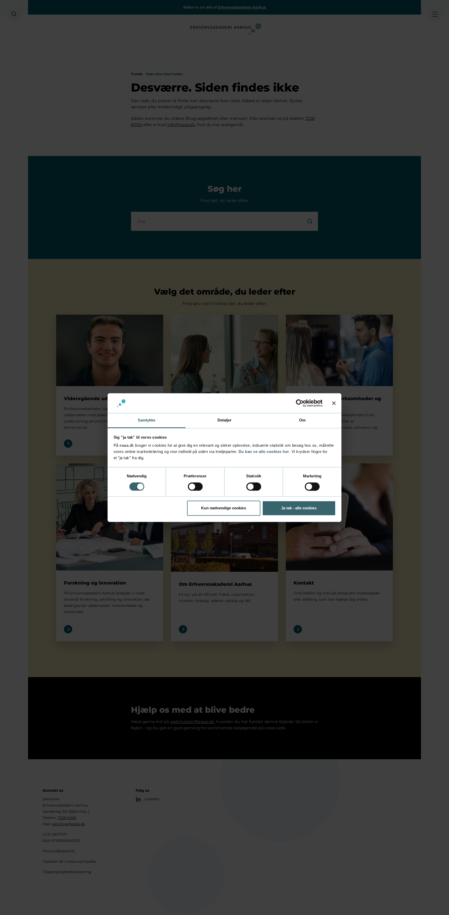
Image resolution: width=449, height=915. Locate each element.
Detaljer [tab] (224, 420)
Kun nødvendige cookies (223, 508)
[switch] (195, 486)
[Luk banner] (334, 403)
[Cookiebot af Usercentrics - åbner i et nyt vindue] (299, 403)
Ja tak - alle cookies (298, 508)
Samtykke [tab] (147, 420)
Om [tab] (302, 420)
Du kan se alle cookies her (264, 452)
